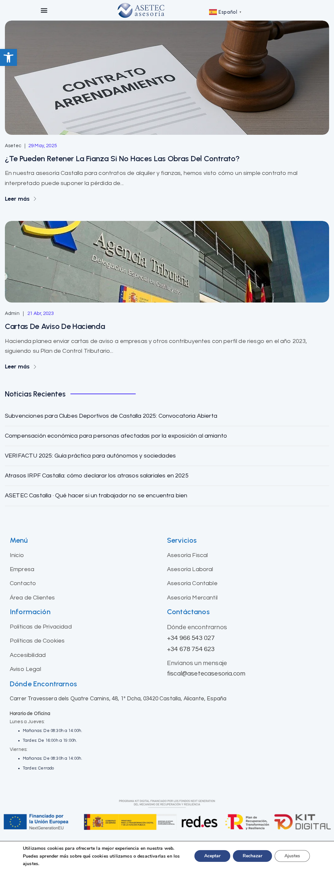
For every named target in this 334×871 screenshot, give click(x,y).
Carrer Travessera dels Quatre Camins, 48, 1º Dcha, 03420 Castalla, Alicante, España (118, 699)
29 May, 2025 (42, 145)
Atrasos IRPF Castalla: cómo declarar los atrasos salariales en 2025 (97, 476)
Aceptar (212, 856)
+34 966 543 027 (191, 637)
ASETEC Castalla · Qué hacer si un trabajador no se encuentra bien (96, 495)
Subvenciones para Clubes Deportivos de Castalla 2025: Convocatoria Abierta (111, 416)
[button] (8, 57)
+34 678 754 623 (191, 648)
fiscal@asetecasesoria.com (206, 673)
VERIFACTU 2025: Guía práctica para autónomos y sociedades (90, 456)
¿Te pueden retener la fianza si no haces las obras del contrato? (122, 158)
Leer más (18, 198)
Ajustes (292, 856)
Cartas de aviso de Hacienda (55, 326)
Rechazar (252, 856)
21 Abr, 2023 (40, 313)
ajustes (30, 864)
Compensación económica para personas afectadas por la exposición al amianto (116, 436)
